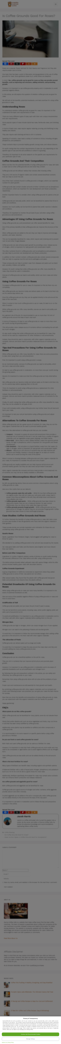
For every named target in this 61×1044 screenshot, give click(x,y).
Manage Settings (30, 1039)
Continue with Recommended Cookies (30, 1034)
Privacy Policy (11, 1042)
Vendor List (4, 1042)
